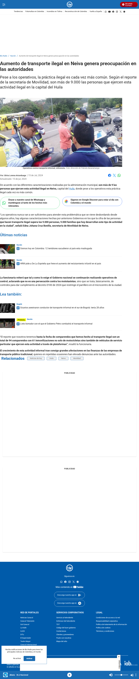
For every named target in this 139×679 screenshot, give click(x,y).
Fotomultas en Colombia (34, 11)
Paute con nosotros (63, 638)
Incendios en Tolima (54, 11)
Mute (111, 675)
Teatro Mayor (25, 641)
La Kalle (23, 628)
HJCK (22, 631)
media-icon (69, 675)
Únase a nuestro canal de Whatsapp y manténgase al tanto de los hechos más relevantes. (27, 202)
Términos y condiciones (105, 631)
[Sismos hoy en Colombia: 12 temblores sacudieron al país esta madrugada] (7, 249)
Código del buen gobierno (66, 628)
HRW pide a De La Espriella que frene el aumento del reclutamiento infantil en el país (60, 263)
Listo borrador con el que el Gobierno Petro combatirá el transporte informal (56, 323)
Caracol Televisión (27, 621)
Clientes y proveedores (65, 635)
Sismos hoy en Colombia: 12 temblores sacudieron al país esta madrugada (56, 248)
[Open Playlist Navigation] (135, 675)
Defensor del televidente (65, 621)
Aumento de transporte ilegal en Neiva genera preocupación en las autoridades (49, 56)
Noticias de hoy (36, 358)
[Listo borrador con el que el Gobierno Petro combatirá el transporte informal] (7, 323)
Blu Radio (3, 56)
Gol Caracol (24, 624)
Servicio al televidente (64, 618)
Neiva (63, 358)
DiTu (22, 635)
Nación (13, 56)
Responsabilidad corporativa (107, 621)
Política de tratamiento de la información (111, 624)
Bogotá (19, 304)
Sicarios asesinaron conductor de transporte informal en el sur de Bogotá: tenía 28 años (62, 307)
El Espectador (25, 638)
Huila (72, 188)
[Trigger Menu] (3, 4)
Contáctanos (61, 631)
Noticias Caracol (26, 618)
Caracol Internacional (28, 645)
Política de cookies (103, 628)
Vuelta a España (96, 11)
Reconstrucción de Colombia (76, 11)
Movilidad (77, 358)
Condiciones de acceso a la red (108, 618)
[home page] (69, 4)
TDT (58, 624)
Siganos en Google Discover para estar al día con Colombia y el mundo (94, 201)
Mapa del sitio (61, 641)
